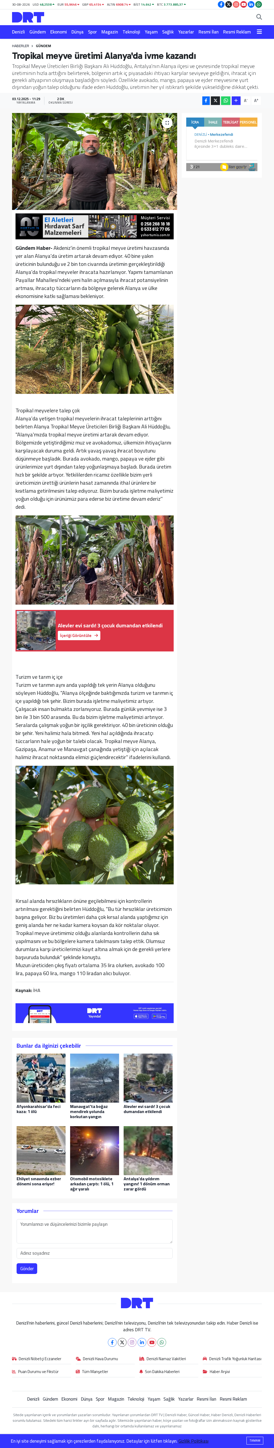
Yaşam (151, 32)
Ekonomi (58, 32)
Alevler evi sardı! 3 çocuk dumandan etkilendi (147, 1108)
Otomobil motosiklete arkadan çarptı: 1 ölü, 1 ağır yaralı (91, 1184)
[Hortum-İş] (95, 226)
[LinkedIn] (142, 1342)
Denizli (18, 32)
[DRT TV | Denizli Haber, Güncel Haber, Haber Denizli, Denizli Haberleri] (28, 16)
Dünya (77, 32)
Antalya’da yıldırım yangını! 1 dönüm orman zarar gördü (147, 1184)
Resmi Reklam (237, 32)
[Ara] (259, 17)
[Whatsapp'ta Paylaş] (225, 100)
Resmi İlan (209, 32)
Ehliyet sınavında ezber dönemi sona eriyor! (39, 1181)
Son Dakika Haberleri (162, 1372)
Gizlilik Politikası (193, 1441)
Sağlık (168, 32)
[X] (122, 1342)
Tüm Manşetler (95, 1372)
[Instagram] (132, 1342)
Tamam (254, 1440)
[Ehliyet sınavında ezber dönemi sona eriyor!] (41, 1150)
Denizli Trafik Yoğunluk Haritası (235, 1359)
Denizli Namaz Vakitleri (166, 1359)
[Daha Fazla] (236, 100)
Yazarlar (186, 32)
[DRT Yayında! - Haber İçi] (95, 1012)
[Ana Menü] (259, 32)
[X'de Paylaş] (215, 100)
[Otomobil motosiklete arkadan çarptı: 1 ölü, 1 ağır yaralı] (94, 1150)
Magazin (109, 32)
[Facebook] (112, 1342)
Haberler (20, 45)
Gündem (37, 32)
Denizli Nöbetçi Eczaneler (40, 1359)
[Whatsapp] (161, 1342)
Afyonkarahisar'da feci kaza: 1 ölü (38, 1108)
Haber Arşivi (220, 1372)
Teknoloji (131, 32)
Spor (92, 32)
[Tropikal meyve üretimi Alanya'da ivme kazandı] (94, 161)
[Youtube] (151, 1342)
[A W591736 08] (95, 824)
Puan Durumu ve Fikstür (38, 1372)
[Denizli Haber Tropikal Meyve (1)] (95, 349)
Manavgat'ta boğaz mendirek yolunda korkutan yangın (89, 1111)
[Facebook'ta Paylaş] (206, 100)
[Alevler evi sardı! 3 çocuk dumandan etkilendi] (148, 1077)
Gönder (27, 1268)
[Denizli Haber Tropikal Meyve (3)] (95, 559)
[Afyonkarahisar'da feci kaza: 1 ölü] (41, 1077)
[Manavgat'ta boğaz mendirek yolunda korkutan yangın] (94, 1077)
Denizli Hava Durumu (100, 1359)
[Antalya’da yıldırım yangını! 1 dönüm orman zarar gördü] (148, 1150)
